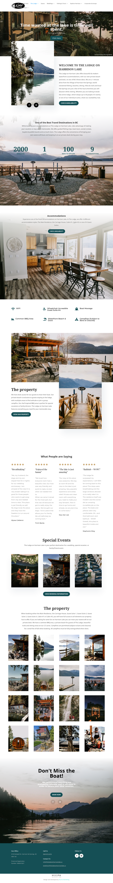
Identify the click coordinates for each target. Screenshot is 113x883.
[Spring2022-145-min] (95, 690)
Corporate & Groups (90, 3)
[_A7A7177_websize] (18, 660)
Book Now (25, 3)
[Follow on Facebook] (29, 105)
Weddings (50, 3)
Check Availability (69, 103)
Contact (24, 8)
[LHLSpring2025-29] (18, 690)
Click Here (56, 36)
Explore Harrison (75, 3)
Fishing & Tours (61, 3)
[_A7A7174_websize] (95, 660)
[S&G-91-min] (69, 721)
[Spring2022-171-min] (44, 721)
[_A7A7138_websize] (69, 751)
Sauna (43, 3)
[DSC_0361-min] (44, 751)
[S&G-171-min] (95, 721)
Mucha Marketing (64, 879)
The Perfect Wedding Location (56, 27)
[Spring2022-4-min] (18, 751)
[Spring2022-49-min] (44, 690)
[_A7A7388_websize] (18, 721)
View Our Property (21, 414)
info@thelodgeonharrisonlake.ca (52, 862)
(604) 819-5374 (47, 854)
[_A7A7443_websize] (69, 660)
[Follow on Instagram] (36, 105)
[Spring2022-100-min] (69, 690)
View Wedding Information (56, 594)
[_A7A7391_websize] (44, 660)
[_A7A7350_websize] (95, 751)
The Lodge (34, 3)
